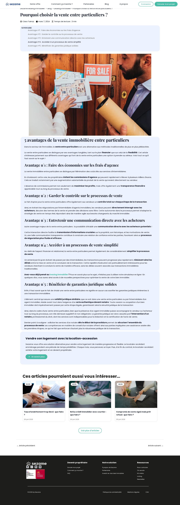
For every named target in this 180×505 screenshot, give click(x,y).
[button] (90, 430)
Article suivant (155, 445)
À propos (124, 4)
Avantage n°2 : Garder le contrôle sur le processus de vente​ (55, 34)
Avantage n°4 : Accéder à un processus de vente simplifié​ (54, 42)
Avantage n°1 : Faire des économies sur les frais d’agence (54, 30)
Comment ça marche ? (62, 4)
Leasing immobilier (62, 8)
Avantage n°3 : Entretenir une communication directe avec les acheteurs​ (61, 38)
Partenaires (89, 4)
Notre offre (35, 4)
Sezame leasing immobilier (32, 8)
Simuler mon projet (166, 4)
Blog (107, 4)
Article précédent (26, 445)
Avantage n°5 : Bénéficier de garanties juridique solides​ (53, 45)
